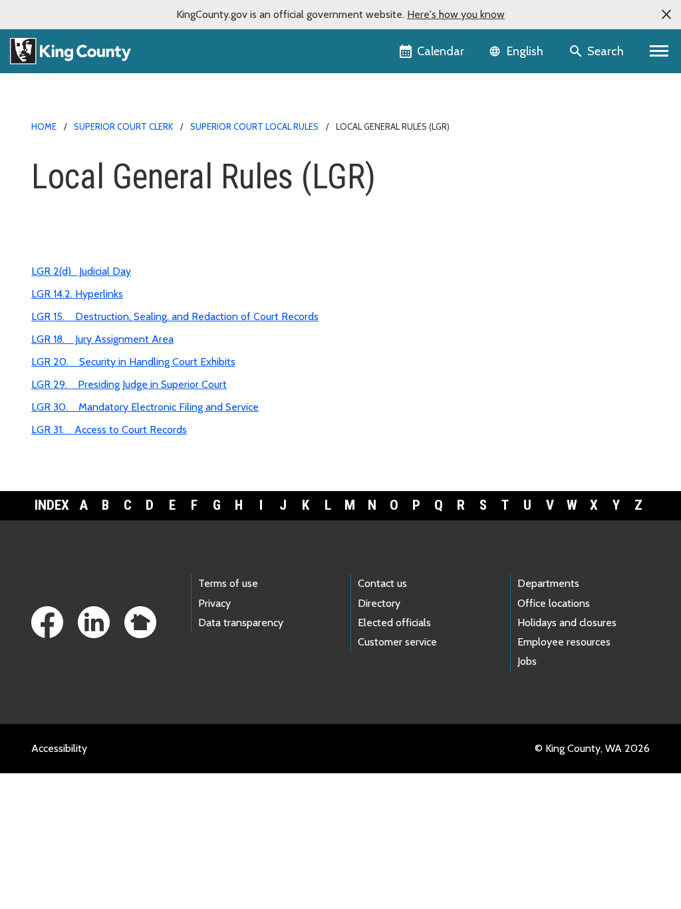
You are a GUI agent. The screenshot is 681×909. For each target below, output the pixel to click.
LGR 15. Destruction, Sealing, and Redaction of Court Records (175, 316)
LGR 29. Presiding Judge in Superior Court (129, 384)
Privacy (214, 603)
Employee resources (564, 642)
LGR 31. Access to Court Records (109, 429)
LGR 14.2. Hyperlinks (77, 293)
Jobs (527, 661)
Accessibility (59, 748)
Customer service (397, 642)
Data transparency (240, 622)
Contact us (382, 583)
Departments (548, 583)
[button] (666, 14)
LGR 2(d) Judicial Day (81, 271)
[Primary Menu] (659, 51)
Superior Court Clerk (123, 126)
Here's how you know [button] (456, 14)
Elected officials (394, 622)
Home (44, 126)
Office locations (553, 603)
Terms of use (228, 583)
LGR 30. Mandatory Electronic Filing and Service (145, 407)
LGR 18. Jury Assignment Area (102, 339)
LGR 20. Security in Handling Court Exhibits (133, 361)
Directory (379, 603)
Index (52, 505)
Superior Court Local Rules (254, 126)
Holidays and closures (566, 622)
